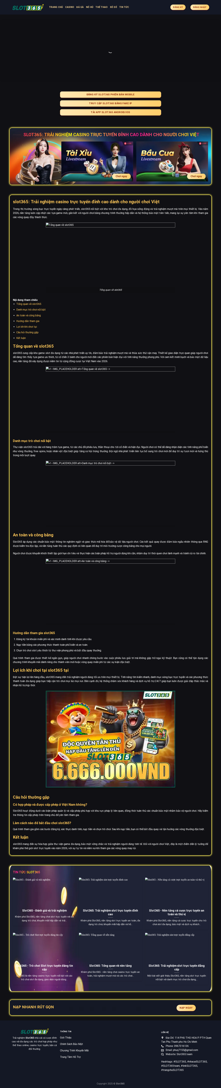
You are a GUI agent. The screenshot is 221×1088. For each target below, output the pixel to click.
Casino (69, 7)
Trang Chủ (56, 7)
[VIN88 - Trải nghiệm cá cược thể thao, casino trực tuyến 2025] (28, 7)
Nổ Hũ (89, 7)
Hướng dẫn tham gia (27, 321)
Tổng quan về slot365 (28, 304)
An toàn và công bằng (28, 315)
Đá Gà (80, 7)
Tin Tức (124, 7)
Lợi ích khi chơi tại (26, 326)
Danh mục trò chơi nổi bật (31, 309)
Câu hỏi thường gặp (27, 332)
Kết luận (21, 338)
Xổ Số (113, 7)
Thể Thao (101, 7)
